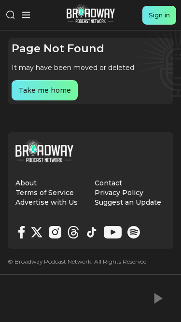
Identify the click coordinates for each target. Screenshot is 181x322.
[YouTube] (113, 232)
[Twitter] (36, 232)
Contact (108, 183)
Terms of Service (44, 192)
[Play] (157, 298)
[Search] (10, 15)
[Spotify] (133, 232)
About (26, 183)
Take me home (44, 90)
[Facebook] (21, 232)
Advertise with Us (46, 202)
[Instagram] (55, 232)
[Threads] (73, 232)
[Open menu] (26, 15)
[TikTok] (91, 232)
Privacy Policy (119, 192)
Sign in (159, 15)
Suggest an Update (128, 202)
